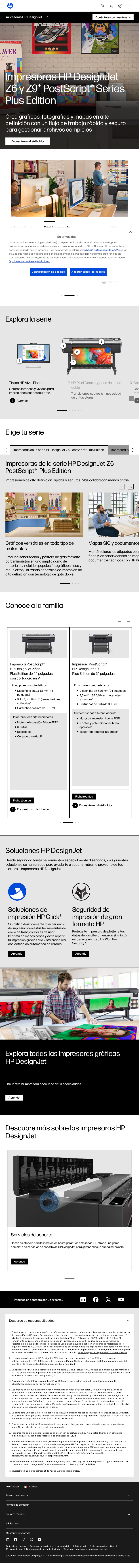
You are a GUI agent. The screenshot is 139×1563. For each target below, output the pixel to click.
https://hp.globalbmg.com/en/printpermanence (102, 1352)
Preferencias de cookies (102, 1546)
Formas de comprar (17, 1504)
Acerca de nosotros (17, 1495)
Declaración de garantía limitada (43, 1549)
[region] (69, 254)
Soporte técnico (15, 1514)
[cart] (111, 5)
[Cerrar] (130, 232)
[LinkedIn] (7, 1539)
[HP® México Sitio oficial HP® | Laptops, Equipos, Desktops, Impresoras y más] (10, 5)
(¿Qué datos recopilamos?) (102, 250)
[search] (102, 5)
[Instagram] (23, 1539)
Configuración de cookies (48, 271)
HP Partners (13, 1523)
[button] (62, 296)
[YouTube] (39, 1539)
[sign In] (120, 5)
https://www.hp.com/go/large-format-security (35, 1384)
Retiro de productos (16, 1546)
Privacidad (80, 1546)
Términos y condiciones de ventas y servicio (86, 1549)
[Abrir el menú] (129, 5)
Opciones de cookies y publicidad (29, 261)
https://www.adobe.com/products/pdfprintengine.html (40, 1455)
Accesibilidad (64, 1546)
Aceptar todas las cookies (88, 271)
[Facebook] (15, 1539)
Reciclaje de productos (42, 1546)
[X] (31, 1539)
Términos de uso (14, 1549)
